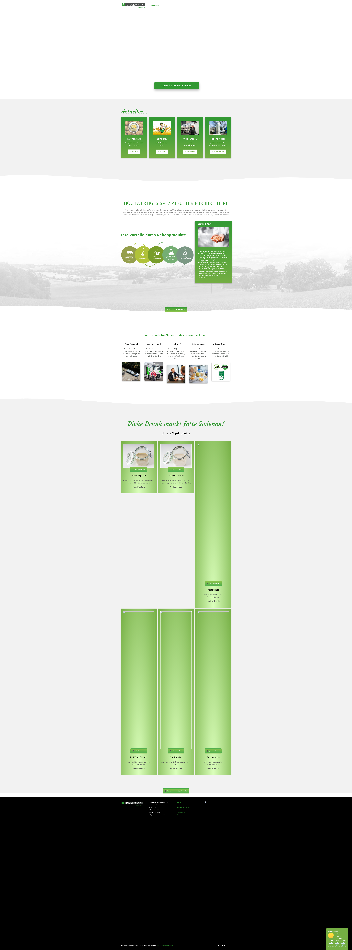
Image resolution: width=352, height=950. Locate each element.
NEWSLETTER (180, 805)
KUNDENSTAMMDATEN (183, 807)
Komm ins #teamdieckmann (176, 85)
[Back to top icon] (229, 946)
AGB (178, 815)
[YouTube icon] (224, 945)
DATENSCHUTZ (181, 812)
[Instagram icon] (220, 945)
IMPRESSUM (180, 810)
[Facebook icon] (218, 945)
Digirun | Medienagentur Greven (165, 945)
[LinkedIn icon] (222, 945)
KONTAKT (179, 802)
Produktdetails (138, 487)
